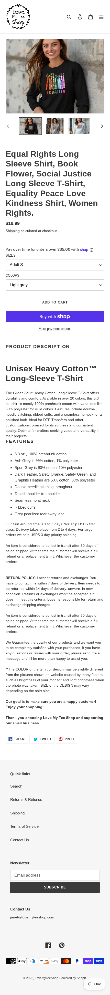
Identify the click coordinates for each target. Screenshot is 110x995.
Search (16, 786)
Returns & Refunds (26, 799)
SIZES (11, 255)
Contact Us (19, 840)
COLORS (12, 275)
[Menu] (101, 16)
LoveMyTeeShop (46, 978)
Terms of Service (24, 826)
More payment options (55, 329)
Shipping (13, 231)
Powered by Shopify (73, 978)
